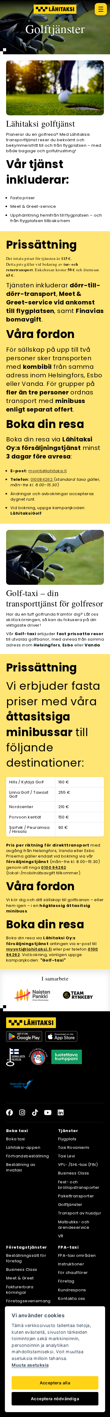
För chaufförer (73, 1272)
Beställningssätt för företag (26, 1258)
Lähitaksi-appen (23, 1147)
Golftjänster (70, 1204)
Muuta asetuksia (30, 1365)
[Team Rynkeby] (78, 995)
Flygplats (67, 1139)
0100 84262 (53, 867)
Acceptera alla (55, 1382)
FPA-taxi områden (77, 1255)
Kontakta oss (71, 1298)
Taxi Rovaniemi (74, 1147)
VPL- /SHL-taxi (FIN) (78, 1164)
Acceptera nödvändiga (55, 1398)
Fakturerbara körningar (20, 1289)
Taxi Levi (66, 1156)
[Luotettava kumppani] (66, 1057)
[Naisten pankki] (32, 995)
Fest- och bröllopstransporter (79, 1184)
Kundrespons (72, 1290)
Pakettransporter (76, 1196)
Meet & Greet (20, 1278)
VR (61, 1236)
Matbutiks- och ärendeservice (74, 1224)
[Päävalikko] (101, 9)
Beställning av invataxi (20, 1167)
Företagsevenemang (28, 1301)
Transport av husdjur (79, 1213)
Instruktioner (71, 1264)
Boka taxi (15, 1139)
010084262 (42, 479)
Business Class (73, 1173)
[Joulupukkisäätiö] (38, 1057)
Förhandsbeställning (27, 1156)
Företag (66, 1281)
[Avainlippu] (15, 1057)
